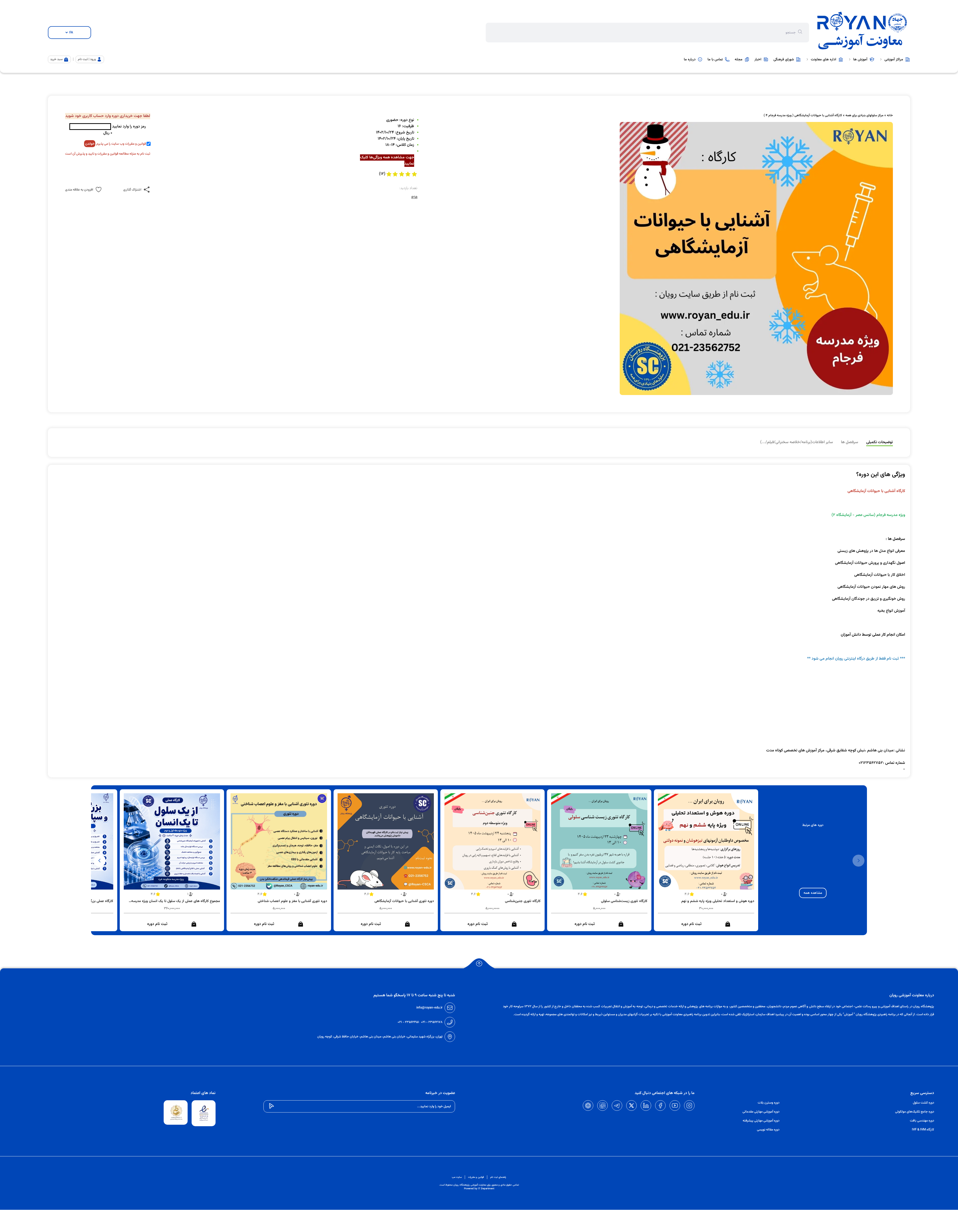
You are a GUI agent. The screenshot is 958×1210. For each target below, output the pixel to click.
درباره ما (690, 59)
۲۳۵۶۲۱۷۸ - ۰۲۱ (432, 1022)
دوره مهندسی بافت (922, 1120)
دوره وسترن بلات (768, 1102)
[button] (100, 861)
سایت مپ (457, 1177)
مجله (738, 59)
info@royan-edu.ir (429, 1007)
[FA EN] (69, 32)
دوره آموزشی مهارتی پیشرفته (761, 1120)
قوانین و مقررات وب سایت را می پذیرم (121, 143)
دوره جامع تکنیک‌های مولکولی (914, 1111)
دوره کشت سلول (923, 1102)
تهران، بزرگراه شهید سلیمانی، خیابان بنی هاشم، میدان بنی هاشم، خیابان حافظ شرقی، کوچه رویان (380, 1036)
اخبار (757, 59)
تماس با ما (715, 59)
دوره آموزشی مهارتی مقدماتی (760, 1111)
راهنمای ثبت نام (498, 1177)
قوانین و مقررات (476, 1177)
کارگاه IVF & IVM (923, 1129)
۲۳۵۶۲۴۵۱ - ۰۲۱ (408, 1022)
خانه (890, 115)
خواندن (90, 143)
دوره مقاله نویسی (768, 1129)
